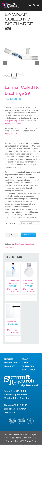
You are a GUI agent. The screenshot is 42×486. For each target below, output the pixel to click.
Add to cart (28, 235)
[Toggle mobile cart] (29, 5)
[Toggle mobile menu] (38, 5)
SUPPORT (26, 363)
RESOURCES (9, 366)
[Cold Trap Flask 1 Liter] (29, 270)
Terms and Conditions (25, 438)
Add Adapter (11, 223)
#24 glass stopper (12, 120)
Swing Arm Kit (11, 133)
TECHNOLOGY (10, 363)
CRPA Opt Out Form (27, 441)
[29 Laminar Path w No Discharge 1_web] (21, 54)
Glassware (9, 247)
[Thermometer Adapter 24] (13, 270)
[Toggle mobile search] (34, 5)
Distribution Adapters (24, 244)
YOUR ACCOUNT (29, 370)
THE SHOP (8, 359)
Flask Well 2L (12, 322)
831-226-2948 (19, 405)
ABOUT (25, 359)
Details (16, 291)
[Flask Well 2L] (13, 311)
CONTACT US (28, 366)
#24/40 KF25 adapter (14, 123)
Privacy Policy (12, 441)
